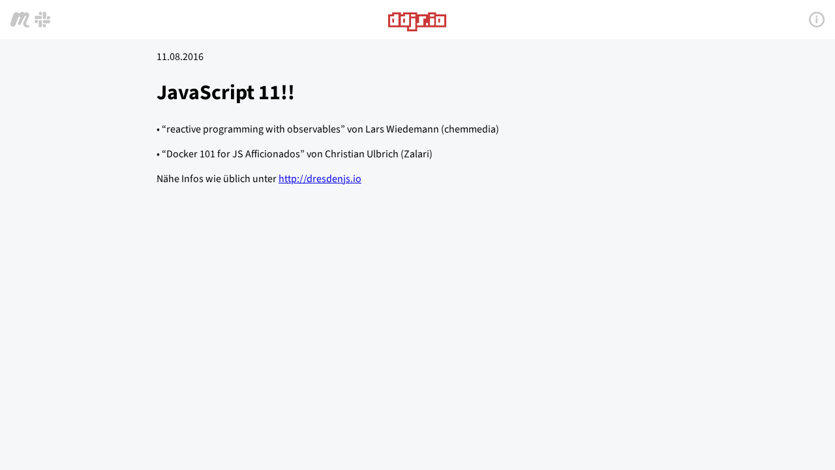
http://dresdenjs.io (320, 179)
